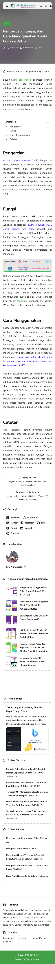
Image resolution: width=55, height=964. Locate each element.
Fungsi (12, 130)
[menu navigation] (7, 5)
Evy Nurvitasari (12, 48)
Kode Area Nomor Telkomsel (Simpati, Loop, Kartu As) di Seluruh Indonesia (25, 857)
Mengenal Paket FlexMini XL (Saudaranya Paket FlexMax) (27, 867)
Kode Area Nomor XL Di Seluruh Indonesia (27, 876)
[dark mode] (46, 5)
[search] (41, 5)
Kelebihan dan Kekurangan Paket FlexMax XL (27, 840)
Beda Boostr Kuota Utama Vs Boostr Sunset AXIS (34, 617)
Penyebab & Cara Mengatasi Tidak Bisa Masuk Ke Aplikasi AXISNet (34, 605)
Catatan (13, 139)
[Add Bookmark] (38, 48)
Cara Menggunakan (19, 135)
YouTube (21, 301)
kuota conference (21, 79)
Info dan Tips (31, 954)
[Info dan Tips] (23, 5)
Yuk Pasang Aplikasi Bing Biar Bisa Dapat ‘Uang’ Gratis (24, 709)
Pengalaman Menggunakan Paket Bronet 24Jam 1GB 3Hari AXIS (33, 591)
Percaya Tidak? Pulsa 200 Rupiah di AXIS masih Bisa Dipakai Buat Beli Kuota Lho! (34, 648)
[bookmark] (51, 5)
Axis (7, 23)
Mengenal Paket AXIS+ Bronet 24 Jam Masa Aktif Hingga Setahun (32, 662)
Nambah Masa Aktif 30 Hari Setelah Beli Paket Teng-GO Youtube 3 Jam (34, 633)
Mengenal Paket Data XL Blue (21, 848)
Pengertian (15, 126)
